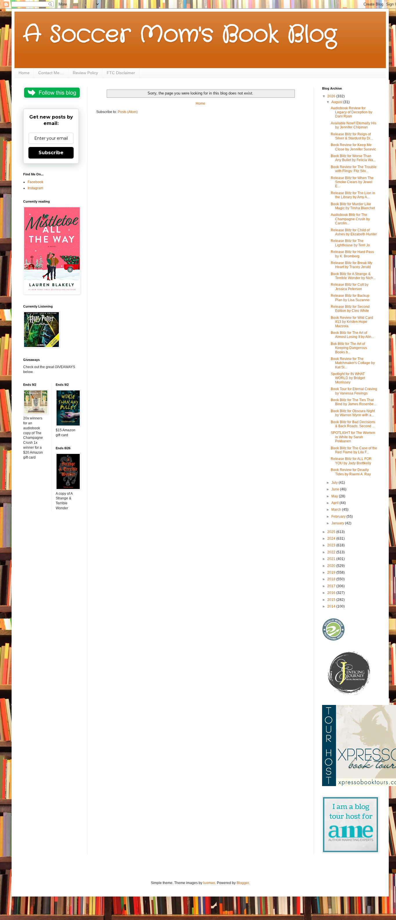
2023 (331, 545)
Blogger (243, 883)
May (335, 496)
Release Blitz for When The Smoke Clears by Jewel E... (352, 182)
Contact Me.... (51, 72)
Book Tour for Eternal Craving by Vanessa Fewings (354, 391)
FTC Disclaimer (121, 72)
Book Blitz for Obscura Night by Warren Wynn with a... (353, 413)
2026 (331, 96)
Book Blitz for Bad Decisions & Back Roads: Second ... (353, 424)
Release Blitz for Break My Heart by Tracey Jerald (351, 265)
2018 (331, 579)
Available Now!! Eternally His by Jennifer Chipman (353, 125)
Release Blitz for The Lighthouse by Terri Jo (350, 243)
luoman (209, 883)
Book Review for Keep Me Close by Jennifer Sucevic (353, 147)
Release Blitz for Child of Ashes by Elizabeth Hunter (354, 232)
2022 (331, 552)
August (337, 102)
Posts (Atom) (128, 112)
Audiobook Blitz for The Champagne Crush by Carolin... (350, 219)
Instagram (35, 188)
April (335, 503)
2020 (331, 566)
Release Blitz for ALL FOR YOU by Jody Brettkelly (351, 461)
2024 (331, 539)
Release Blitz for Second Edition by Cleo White (350, 309)
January (338, 523)
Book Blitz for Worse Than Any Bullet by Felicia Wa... (353, 158)
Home (24, 72)
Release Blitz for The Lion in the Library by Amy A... (353, 195)
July (335, 483)
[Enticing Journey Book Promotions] (349, 694)
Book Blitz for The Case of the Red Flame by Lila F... (354, 450)
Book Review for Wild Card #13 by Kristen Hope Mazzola (352, 322)
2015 (331, 600)
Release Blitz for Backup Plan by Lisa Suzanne (350, 298)
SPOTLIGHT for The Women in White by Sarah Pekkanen (353, 437)
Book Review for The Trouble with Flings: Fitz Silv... (354, 169)
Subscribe (51, 152)
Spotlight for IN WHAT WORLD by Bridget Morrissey (348, 378)
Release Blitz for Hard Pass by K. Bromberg (352, 254)
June (335, 489)
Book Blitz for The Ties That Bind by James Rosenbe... (353, 402)
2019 (331, 572)
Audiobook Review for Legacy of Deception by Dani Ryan (351, 112)
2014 (331, 606)
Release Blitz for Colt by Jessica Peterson (349, 287)
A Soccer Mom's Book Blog (180, 34)
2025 (331, 532)
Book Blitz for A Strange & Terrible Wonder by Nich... (353, 276)
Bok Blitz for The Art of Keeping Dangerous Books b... (349, 348)
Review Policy (85, 72)
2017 (331, 586)
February (338, 516)
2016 (331, 593)
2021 (331, 559)
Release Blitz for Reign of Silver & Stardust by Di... (352, 136)
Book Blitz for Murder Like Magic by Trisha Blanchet (353, 206)
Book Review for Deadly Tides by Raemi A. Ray (351, 472)
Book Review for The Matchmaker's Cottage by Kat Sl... (353, 363)
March (336, 510)
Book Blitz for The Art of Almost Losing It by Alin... (352, 335)
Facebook (35, 182)
